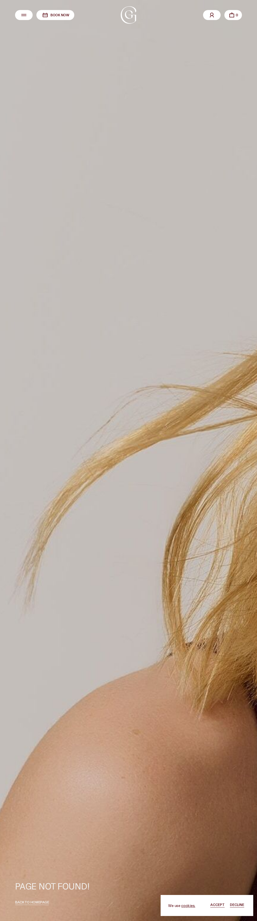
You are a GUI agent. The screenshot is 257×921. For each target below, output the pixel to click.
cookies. (188, 905)
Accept (217, 904)
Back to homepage (32, 902)
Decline (237, 904)
